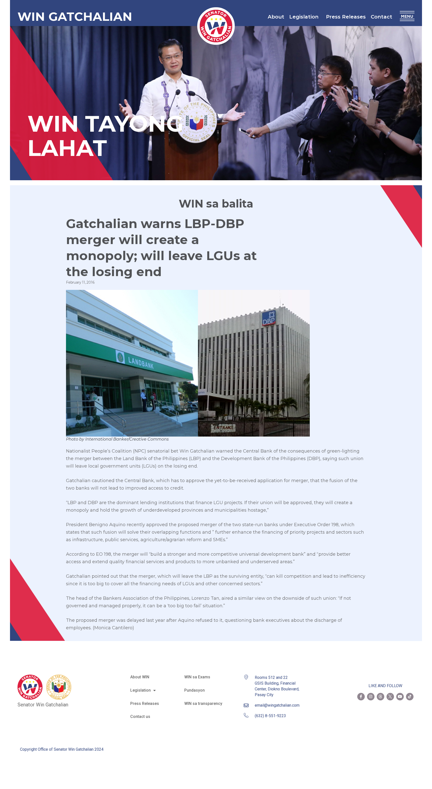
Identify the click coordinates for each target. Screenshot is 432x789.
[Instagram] (370, 696)
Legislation (303, 17)
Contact (381, 17)
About (276, 17)
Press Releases (346, 17)
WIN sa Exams (197, 677)
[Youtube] (400, 696)
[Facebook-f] (361, 696)
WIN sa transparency (203, 703)
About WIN (139, 677)
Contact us (140, 716)
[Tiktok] (410, 696)
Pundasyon (194, 690)
